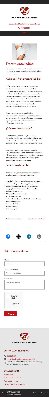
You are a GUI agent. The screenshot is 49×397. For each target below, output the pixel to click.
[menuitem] (24, 374)
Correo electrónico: (11, 269)
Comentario (8, 278)
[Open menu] (24, 33)
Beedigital (44, 393)
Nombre (7, 260)
